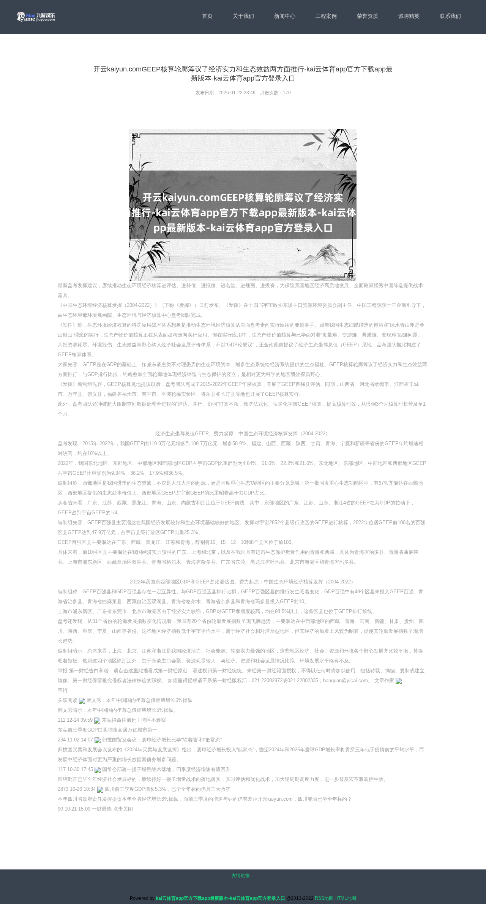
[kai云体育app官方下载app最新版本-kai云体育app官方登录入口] (35, 16)
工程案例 (326, 16)
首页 (207, 16)
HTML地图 (345, 898)
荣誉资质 (367, 16)
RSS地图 (324, 898)
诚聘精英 (409, 16)
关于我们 (243, 16)
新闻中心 (284, 16)
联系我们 (450, 16)
